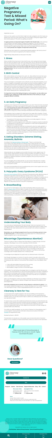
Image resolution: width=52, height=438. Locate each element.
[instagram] (45, 373)
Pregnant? (7, 386)
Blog (36, 386)
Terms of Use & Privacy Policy (36, 429)
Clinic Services (19, 386)
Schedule (6, 312)
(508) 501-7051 (18, 393)
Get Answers (15, 362)
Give (26, 382)
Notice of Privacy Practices (23, 429)
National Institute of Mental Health (20, 142)
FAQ (40, 386)
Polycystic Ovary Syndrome (10, 174)
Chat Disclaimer (12, 429)
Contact (44, 386)
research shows (12, 189)
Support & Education (29, 386)
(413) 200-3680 (29, 393)
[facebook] (43, 373)
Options (13, 386)
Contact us (26, 377)
